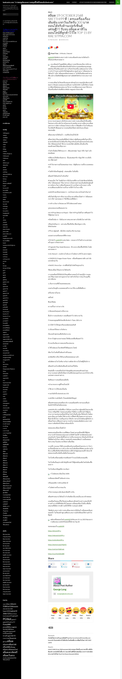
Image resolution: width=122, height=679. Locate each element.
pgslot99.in (5, 298)
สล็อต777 (5, 465)
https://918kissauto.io (8, 33)
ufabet (4, 398)
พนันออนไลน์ (6, 440)
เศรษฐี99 (5, 520)
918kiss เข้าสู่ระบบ (7, 153)
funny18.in (5, 211)
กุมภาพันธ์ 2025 (7, 575)
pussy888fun (6, 325)
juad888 (5, 236)
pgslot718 (5, 289)
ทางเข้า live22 (6, 424)
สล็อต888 (5, 89)
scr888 (4, 346)
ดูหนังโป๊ (5, 100)
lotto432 (5, 250)
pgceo (4, 275)
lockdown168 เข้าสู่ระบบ (9, 245)
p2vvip (4, 261)
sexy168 (5, 348)
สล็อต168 (5, 453)
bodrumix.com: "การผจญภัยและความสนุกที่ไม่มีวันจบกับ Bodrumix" (28, 2)
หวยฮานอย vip (6, 497)
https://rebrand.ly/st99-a (56, 535)
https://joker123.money (9, 34)
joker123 (5, 39)
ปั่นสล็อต (5, 435)
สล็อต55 (5, 458)
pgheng (5, 279)
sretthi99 (51, 57)
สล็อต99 (50, 12)
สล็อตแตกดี (6, 490)
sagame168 (6, 334)
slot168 (5, 82)
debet (4, 199)
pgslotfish (5, 300)
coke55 (5, 197)
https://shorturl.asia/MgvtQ (57, 545)
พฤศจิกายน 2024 (7, 582)
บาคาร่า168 (6, 430)
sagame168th (6, 337)
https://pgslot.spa (7, 103)
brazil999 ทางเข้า (7, 192)
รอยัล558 (5, 449)
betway (4, 179)
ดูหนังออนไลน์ (6, 60)
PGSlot (4, 284)
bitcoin (4, 181)
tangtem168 (6, 385)
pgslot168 (5, 286)
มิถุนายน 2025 (6, 566)
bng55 (4, 185)
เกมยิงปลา (5, 501)
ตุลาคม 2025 (6, 557)
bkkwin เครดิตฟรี (7, 183)
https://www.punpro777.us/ (10, 69)
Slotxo (4, 371)
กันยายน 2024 (6, 587)
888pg (4, 149)
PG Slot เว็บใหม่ (7, 268)
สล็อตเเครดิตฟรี (7, 488)
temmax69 (5, 387)
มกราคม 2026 (6, 550)
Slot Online (5, 364)
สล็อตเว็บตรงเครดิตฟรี (8, 65)
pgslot (4, 48)
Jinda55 (5, 222)
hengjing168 (6, 213)
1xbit (4, 147)
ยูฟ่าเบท (5, 641)
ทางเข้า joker (6, 115)
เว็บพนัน (5, 513)
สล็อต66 (5, 460)
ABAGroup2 (6, 163)
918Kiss (5, 151)
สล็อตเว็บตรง (6, 84)
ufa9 (4, 396)
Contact (74, 2)
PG (3, 263)
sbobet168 (5, 343)
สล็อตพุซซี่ (5, 476)
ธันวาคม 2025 (6, 552)
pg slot (4, 106)
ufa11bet (5, 389)
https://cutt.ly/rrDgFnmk (56, 549)
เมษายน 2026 (6, 543)
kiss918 (5, 108)
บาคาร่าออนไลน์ (7, 67)
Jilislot (4, 220)
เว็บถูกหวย (5, 511)
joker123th (5, 231)
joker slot (5, 117)
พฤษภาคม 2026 (7, 541)
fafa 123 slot (6, 201)
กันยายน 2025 (6, 559)
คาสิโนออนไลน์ (6, 414)
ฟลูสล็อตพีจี (6, 444)
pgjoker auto (6, 282)
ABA (4, 160)
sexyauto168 (6, 353)
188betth (5, 112)
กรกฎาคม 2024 (7, 591)
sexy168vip (6, 350)
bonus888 (5, 190)
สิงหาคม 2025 (6, 562)
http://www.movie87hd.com (10, 41)
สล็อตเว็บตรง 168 (7, 485)
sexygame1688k (7, 357)
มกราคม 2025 (6, 578)
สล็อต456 (5, 456)
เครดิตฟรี (5, 504)
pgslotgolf (5, 302)
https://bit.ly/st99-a (54, 531)
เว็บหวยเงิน (5, 70)
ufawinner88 (6, 408)
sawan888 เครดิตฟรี (8, 341)
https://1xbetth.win (7, 101)
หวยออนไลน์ (6, 72)
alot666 (5, 169)
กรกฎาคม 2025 (7, 564)
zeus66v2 (5, 410)
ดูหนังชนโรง (6, 62)
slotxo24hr (5, 96)
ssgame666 (5, 378)
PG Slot (4, 266)
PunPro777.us (6, 316)
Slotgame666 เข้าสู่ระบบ (9, 369)
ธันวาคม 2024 (6, 580)
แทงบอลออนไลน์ (7, 522)
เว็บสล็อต (5, 518)
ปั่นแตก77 (5, 437)
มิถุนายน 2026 (6, 539)
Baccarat (5, 176)
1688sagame (6, 133)
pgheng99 (15, 616)
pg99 (4, 272)
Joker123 (5, 227)
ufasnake (5, 405)
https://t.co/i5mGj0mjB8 (56, 554)
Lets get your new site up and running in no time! (93, 2)
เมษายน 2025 (6, 571)
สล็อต (51, 627)
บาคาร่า (5, 46)
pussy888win (6, 330)
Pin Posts (111, 2)
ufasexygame (6, 403)
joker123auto (6, 229)
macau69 (5, 254)
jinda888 (5, 224)
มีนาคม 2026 (6, 546)
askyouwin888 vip (7, 174)
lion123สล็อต (6, 240)
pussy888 (5, 43)
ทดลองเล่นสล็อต (7, 421)
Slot (4, 362)
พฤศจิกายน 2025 (7, 555)
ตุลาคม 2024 (6, 584)
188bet (4, 140)
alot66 (4, 167)
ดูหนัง (4, 417)
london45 (8, 616)
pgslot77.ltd (6, 293)
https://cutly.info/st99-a (56, 540)
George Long (64, 39)
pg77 (4, 270)
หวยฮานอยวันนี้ (7, 499)
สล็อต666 (5, 463)
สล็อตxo (5, 474)
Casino (4, 195)
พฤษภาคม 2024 (7, 594)
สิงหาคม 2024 (6, 589)
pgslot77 (5, 50)
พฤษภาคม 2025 (7, 568)
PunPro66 (5, 309)
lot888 (4, 247)
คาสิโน (4, 412)
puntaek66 (5, 318)
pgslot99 (5, 295)
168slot (5, 135)
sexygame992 (6, 359)
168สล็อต (5, 137)
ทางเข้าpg (5, 426)
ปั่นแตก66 (13, 638)
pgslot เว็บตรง (6, 51)
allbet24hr (5, 165)
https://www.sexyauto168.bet (10, 94)
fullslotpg (5, 53)
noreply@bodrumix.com (65, 594)
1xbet (4, 144)
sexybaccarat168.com (8, 355)
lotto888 (5, 252)
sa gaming (5, 38)
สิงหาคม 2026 (6, 534)
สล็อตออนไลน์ (6, 479)
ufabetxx (5, 401)
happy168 (6, 611)
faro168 (5, 204)
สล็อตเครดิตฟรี (6, 481)
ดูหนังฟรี (5, 58)
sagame (5, 332)
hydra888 (5, 215)
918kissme (5, 158)
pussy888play (6, 327)
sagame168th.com (7, 339)
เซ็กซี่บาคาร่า (6, 506)
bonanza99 (6, 188)
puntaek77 (5, 321)
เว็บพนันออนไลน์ (7, 515)
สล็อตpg (5, 472)
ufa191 (4, 392)
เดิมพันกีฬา (5, 508)
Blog (68, 2)
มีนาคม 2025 (6, 573)
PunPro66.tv (6, 311)
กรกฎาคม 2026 (7, 536)
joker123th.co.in (7, 234)
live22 (4, 55)
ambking (5, 172)
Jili (3, 218)
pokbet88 (5, 307)
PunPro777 (6, 314)
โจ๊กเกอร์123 (6, 524)
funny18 (5, 208)
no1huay (5, 256)
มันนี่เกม (5, 447)
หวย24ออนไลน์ (6, 495)
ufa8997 (5, 394)
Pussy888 (5, 323)
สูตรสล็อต (5, 492)
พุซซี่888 (5, 45)
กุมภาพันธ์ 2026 (7, 548)
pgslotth (5, 305)
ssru (4, 380)
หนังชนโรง (5, 36)
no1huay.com (6, 259)
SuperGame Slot (7, 382)
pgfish (4, 277)
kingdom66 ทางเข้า (8, 238)
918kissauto (6, 156)
